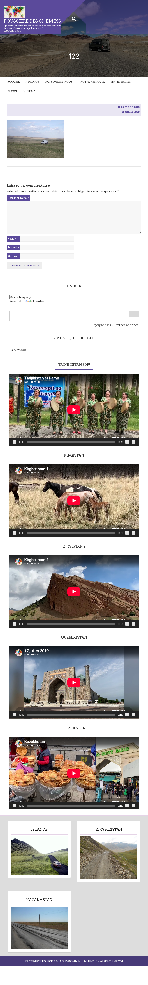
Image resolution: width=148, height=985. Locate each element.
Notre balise (121, 81)
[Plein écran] (133, 442)
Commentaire (18, 198)
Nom (12, 238)
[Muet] (127, 442)
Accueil (14, 81)
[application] (74, 410)
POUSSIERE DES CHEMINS (32, 21)
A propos (32, 81)
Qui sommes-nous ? (60, 81)
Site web (13, 256)
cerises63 (132, 112)
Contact (29, 91)
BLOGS (12, 91)
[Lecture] (14, 442)
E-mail (13, 247)
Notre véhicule (92, 81)
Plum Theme (47, 961)
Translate (39, 301)
